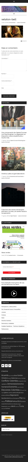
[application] (14, 293)
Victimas (3, 315)
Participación (16, 398)
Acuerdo (4, 375)
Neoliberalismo (6, 398)
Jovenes (3, 312)
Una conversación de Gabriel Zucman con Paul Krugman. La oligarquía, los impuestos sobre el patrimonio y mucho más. (14, 135)
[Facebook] (9, 365)
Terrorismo (17, 406)
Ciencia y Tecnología (21, 378)
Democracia (12, 384)
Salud (2, 318)
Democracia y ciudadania (7, 323)
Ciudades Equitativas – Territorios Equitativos (12, 326)
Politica (8, 401)
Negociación (14, 395)
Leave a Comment (21, 22)
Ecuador (18, 387)
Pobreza (3, 401)
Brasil (15, 375)
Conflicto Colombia (9, 381)
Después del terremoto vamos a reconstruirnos (12, 351)
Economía (13, 387)
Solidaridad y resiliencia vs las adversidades (11, 360)
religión (19, 404)
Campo (9, 378)
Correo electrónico (6, 81)
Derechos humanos (6, 320)
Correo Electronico (8, 267)
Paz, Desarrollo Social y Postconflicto (10, 309)
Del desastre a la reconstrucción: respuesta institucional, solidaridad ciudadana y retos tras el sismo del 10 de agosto (12, 356)
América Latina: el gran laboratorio (13, 174)
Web (2, 88)
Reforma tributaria (13, 404)
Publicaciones (5, 329)
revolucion (9, 406)
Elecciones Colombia (10, 390)
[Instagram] (6, 365)
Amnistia (12, 375)
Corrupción (20, 381)
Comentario (4, 58)
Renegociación (4, 406)
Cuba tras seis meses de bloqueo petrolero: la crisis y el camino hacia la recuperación (14, 211)
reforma (7, 404)
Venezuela (3, 408)
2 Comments (20, 255)
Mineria (8, 395)
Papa (12, 398)
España (23, 390)
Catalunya (14, 378)
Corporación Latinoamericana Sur (14, 9)
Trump (21, 406)
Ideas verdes (5, 252)
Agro (9, 375)
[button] (14, 293)
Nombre (3, 73)
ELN (20, 390)
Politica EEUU (16, 401)
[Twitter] (2, 365)
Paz (21, 398)
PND (24, 398)
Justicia (10, 392)
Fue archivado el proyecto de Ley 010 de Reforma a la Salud (12, 283)
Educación (22, 387)
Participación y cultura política (8, 306)
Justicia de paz (16, 392)
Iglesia (6, 392)
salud (13, 406)
